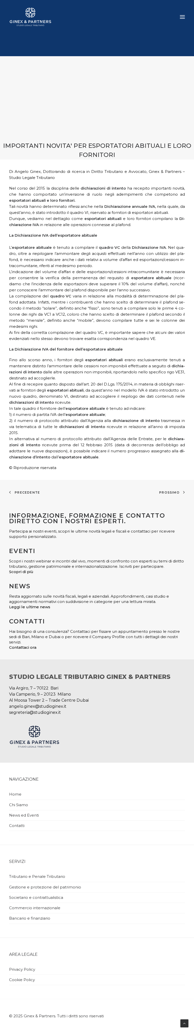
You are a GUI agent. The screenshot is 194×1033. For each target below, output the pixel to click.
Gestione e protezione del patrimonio (45, 887)
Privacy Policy (22, 969)
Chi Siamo (18, 804)
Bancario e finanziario (29, 918)
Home (15, 794)
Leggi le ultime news (29, 606)
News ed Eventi (24, 815)
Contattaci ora (22, 647)
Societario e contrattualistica (36, 897)
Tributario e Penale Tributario (37, 876)
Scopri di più (21, 571)
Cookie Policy (22, 979)
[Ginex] (30, 17)
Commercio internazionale (34, 907)
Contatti (17, 825)
